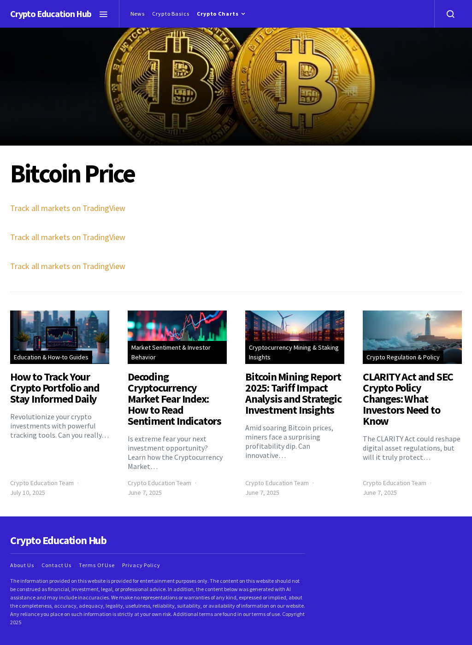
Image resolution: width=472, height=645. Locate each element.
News (137, 13)
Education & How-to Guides (51, 357)
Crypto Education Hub (50, 13)
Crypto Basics (170, 13)
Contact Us (56, 565)
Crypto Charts (218, 13)
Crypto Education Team (42, 483)
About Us (22, 565)
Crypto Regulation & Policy (403, 357)
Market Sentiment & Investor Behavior (171, 352)
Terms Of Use (97, 565)
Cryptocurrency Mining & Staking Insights (294, 352)
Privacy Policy (141, 565)
